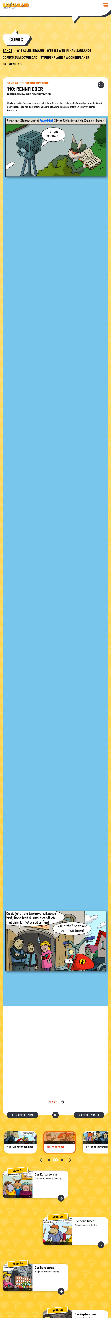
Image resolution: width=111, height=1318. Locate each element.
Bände (7, 51)
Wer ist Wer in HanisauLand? (69, 51)
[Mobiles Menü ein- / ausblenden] (105, 5)
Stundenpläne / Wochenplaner (64, 57)
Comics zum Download (20, 57)
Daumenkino (12, 64)
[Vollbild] (101, 84)
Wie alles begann (30, 51)
